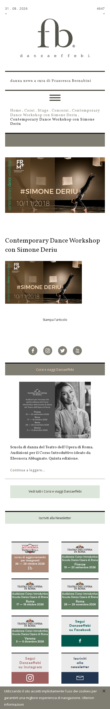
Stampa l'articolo (55, 320)
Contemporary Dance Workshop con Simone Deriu (55, 112)
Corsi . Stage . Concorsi (46, 110)
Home (15, 110)
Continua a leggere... (27, 470)
